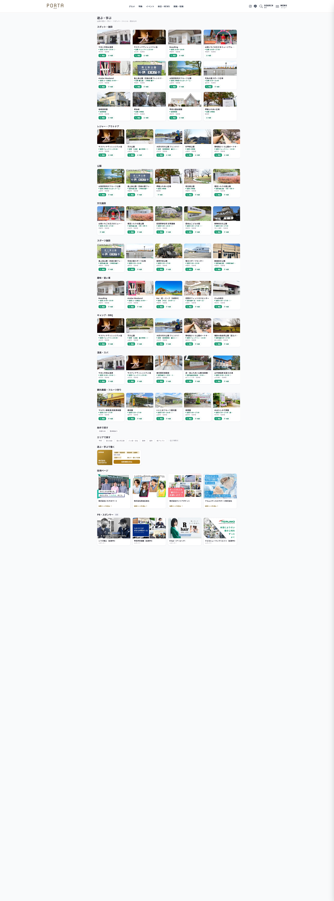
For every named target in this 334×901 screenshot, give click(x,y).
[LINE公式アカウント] (255, 6)
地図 (111, 55)
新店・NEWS (164, 6)
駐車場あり (114, 431)
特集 (141, 6)
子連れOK (102, 431)
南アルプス (161, 440)
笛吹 (151, 440)
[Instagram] (250, 6)
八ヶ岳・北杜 (133, 440)
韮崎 (143, 440)
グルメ (132, 6)
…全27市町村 (173, 440)
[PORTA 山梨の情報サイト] (55, 6)
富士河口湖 (120, 440)
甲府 (100, 440)
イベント (150, 6)
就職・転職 (179, 6)
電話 (103, 55)
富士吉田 (109, 440)
